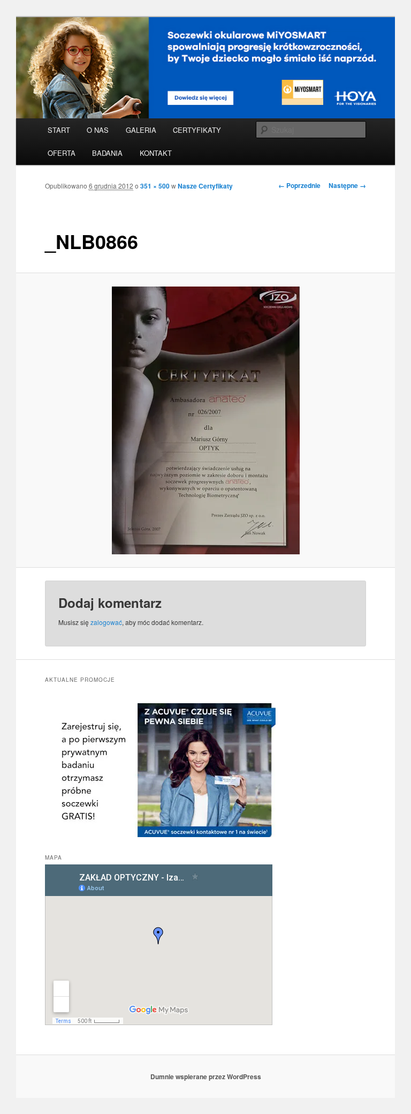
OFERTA (61, 153)
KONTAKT (156, 153)
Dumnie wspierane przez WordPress (205, 1076)
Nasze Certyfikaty (205, 186)
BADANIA (107, 153)
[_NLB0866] (205, 420)
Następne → (347, 185)
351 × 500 (155, 186)
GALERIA (141, 130)
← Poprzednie (299, 185)
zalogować (106, 622)
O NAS (98, 130)
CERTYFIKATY (197, 130)
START (59, 130)
